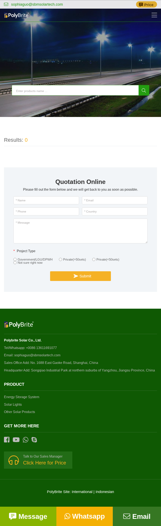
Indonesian (105, 492)
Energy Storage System (21, 397)
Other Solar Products (19, 412)
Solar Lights (13, 404)
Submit (85, 276)
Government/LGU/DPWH (35, 259)
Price (148, 5)
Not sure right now (30, 262)
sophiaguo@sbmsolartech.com (37, 4)
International (82, 492)
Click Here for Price (44, 462)
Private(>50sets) (74, 259)
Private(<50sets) (107, 259)
